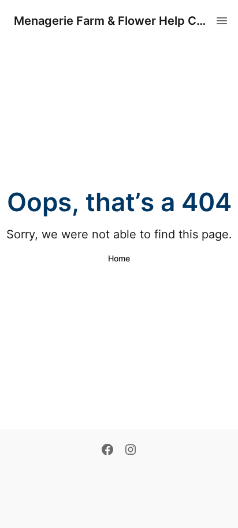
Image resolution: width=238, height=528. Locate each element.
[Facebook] (107, 451)
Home (119, 258)
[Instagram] (130, 451)
